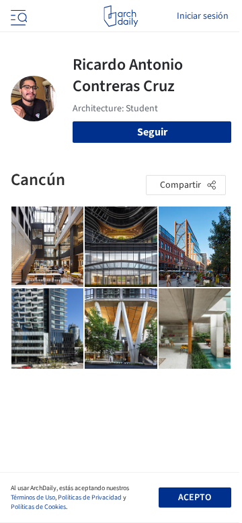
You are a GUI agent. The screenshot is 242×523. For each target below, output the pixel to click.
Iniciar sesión (203, 16)
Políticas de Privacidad (90, 497)
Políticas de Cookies (38, 507)
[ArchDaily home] (121, 16)
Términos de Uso (33, 497)
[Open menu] (17, 16)
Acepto (194, 497)
